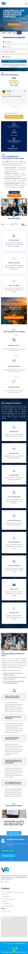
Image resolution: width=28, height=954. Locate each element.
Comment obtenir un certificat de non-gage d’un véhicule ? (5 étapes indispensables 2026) (14, 823)
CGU (3, 952)
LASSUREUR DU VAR (20, 943)
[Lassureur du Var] (3, 3)
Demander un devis (15, 61)
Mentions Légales (9, 952)
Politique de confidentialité (20, 952)
